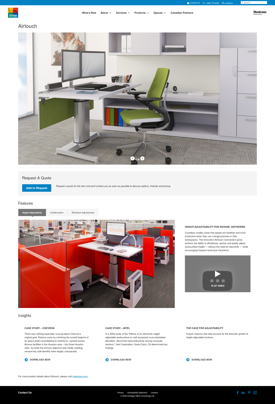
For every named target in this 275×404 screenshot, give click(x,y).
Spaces (158, 12)
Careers (154, 392)
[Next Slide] (142, 158)
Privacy (120, 392)
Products (140, 12)
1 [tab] (136, 159)
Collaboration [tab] (56, 212)
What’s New (89, 12)
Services (121, 12)
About (104, 12)
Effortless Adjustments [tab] (83, 212)
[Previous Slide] (132, 158)
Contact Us (195, 2)
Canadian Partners (182, 12)
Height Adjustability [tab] (32, 212)
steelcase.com (80, 376)
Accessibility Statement (137, 392)
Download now (39, 359)
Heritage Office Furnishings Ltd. (141, 395)
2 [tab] (138, 159)
